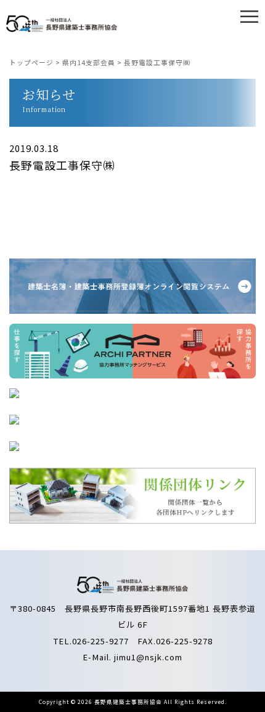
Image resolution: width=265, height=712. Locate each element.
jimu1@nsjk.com (148, 657)
